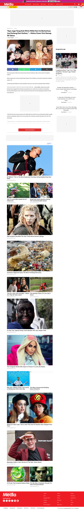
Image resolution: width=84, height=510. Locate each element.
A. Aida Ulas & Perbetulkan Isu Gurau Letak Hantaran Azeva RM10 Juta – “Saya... (66, 99)
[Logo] (9, 4)
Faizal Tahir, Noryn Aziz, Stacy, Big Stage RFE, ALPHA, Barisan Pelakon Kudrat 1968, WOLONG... (66, 108)
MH (56, 75)
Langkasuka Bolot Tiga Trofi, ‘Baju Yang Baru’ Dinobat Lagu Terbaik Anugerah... (66, 71)
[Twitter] (72, 7)
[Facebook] (69, 7)
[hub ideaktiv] (78, 4)
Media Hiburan (10, 28)
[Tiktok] (73, 7)
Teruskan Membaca (30, 129)
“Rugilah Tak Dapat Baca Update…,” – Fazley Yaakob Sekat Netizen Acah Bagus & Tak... (66, 89)
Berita (15, 28)
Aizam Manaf (64, 92)
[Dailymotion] (76, 7)
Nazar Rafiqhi (11, 37)
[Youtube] (75, 7)
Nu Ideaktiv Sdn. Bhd (67, 508)
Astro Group (77, 508)
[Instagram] (70, 7)
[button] (74, 4)
